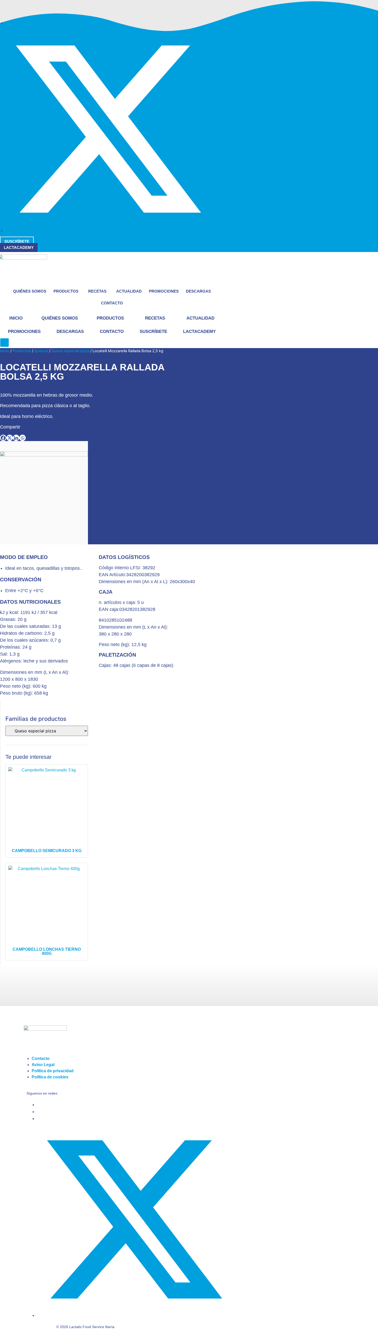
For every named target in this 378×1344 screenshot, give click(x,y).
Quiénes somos (29, 291)
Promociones (164, 291)
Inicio (16, 318)
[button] (4, 342)
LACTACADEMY (199, 331)
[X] (9, 438)
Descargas (198, 291)
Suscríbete (153, 331)
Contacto (112, 303)
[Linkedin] (16, 438)
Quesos (41, 351)
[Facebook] (3, 438)
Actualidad (129, 291)
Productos (65, 291)
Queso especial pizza (70, 351)
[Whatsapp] (22, 438)
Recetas (97, 291)
